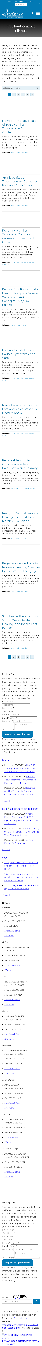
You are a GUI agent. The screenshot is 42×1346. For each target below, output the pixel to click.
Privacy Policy (20, 1318)
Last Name (8, 708)
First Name (8, 701)
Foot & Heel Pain (17, 262)
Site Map (6, 1344)
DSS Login (16, 1344)
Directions (9, 936)
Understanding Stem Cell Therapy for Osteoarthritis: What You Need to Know (22, 831)
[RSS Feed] (25, 1298)
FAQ (4, 857)
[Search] (36, 1301)
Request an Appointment (17, 734)
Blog (4, 808)
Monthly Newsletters (18, 325)
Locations (7, 721)
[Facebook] (14, 1298)
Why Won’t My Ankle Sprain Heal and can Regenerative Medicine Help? (21, 865)
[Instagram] (18, 1298)
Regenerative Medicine (19, 152)
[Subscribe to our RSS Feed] (23, 808)
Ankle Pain (14, 488)
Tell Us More (8, 729)
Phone (6, 715)
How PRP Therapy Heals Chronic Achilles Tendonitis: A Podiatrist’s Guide (19, 768)
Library (6, 760)
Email (5, 718)
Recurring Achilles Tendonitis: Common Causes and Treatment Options (19, 791)
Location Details (12, 931)
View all (6, 801)
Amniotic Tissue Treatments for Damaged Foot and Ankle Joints (20, 779)
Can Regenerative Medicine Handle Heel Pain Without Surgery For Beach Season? (21, 877)
